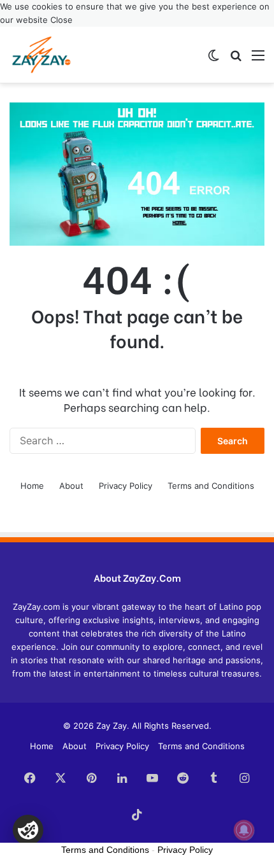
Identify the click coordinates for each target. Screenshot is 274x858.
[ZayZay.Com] (41, 55)
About (71, 486)
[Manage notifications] (244, 830)
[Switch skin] (213, 59)
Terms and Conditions (211, 486)
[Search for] (235, 59)
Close (61, 20)
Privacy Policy (125, 486)
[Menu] (258, 59)
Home (32, 486)
